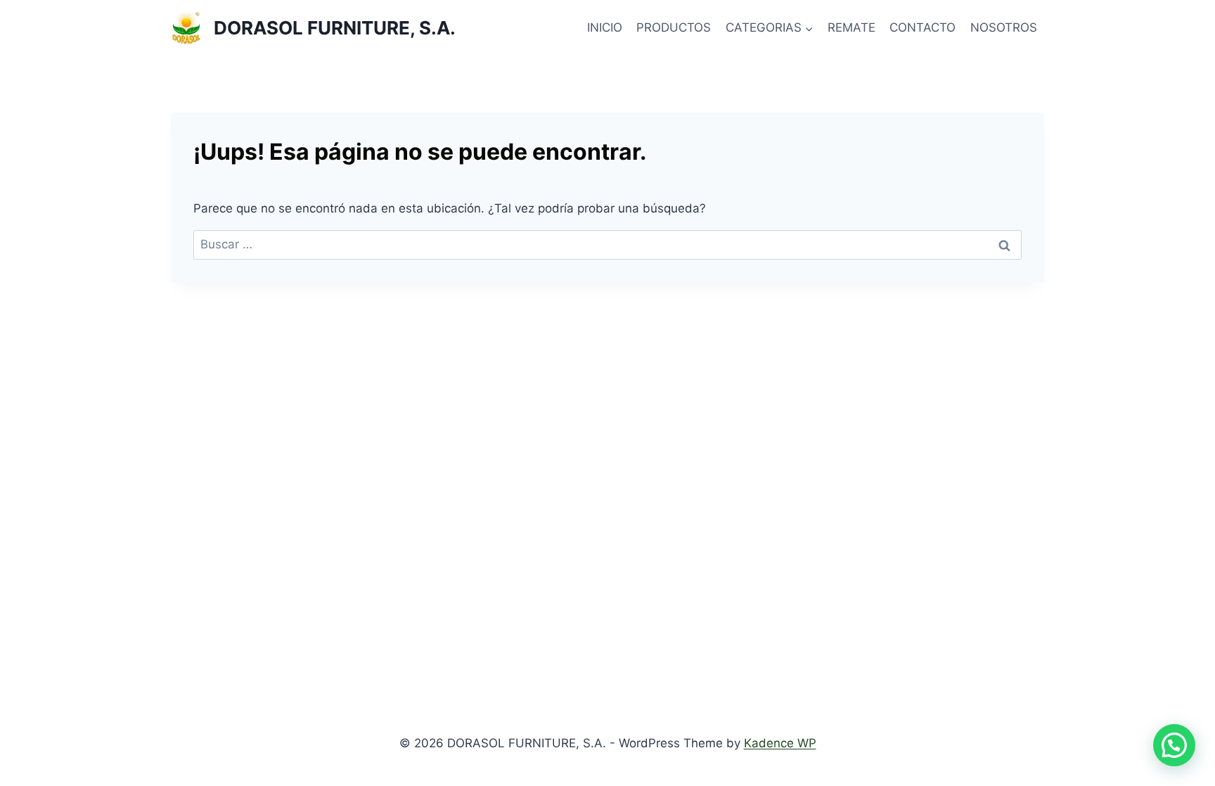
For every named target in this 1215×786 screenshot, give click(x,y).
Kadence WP (780, 743)
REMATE (851, 27)
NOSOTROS (1003, 27)
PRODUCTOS (673, 27)
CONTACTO (922, 27)
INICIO (604, 27)
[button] (1174, 745)
